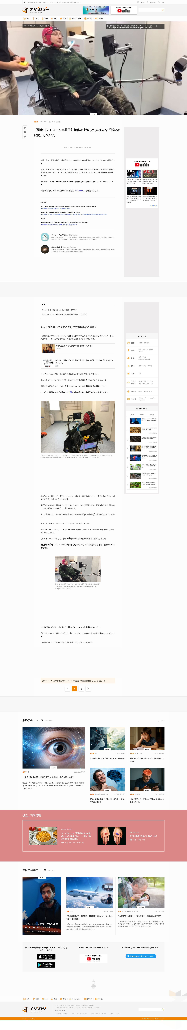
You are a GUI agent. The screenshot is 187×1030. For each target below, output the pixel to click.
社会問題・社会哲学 (144, 359)
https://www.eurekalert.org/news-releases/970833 (55, 208)
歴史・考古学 (142, 366)
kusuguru (58, 1011)
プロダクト (142, 400)
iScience (79, 191)
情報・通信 (146, 383)
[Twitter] (25, 128)
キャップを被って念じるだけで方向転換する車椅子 (59, 310)
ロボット (150, 381)
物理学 (140, 391)
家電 (152, 383)
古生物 (150, 366)
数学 (150, 391)
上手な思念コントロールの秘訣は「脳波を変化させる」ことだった (64, 314)
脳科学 (151, 349)
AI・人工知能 (142, 381)
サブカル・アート (144, 398)
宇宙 (140, 373)
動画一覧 (154, 205)
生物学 (140, 343)
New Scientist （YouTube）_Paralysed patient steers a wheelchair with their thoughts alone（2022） (132, 27)
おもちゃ (153, 398)
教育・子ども (142, 357)
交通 (140, 383)
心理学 (140, 351)
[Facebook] (25, 132)
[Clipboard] (25, 136)
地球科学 (146, 343)
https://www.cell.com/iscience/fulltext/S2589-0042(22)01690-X (59, 224)
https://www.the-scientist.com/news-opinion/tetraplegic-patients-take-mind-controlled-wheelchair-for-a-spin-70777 (74, 214)
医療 (140, 349)
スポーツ (145, 349)
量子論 (146, 391)
